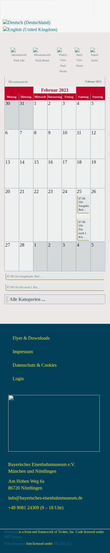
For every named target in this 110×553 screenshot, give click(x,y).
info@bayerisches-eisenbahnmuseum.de (45, 497)
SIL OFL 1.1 (62, 544)
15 (36, 162)
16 (50, 162)
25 (79, 191)
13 (7, 162)
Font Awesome (14, 544)
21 (22, 191)
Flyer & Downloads (31, 338)
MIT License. (13, 537)
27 (7, 244)
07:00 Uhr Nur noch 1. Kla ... (83, 230)
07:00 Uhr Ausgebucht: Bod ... (83, 204)
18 (79, 162)
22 (36, 191)
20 (7, 191)
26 (93, 191)
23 (50, 191)
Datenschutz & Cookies (35, 365)
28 (22, 244)
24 (64, 191)
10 (64, 132)
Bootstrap (11, 532)
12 (93, 132)
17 (64, 162)
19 (93, 162)
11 (79, 132)
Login (18, 378)
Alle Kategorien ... (27, 299)
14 (22, 162)
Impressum (23, 351)
